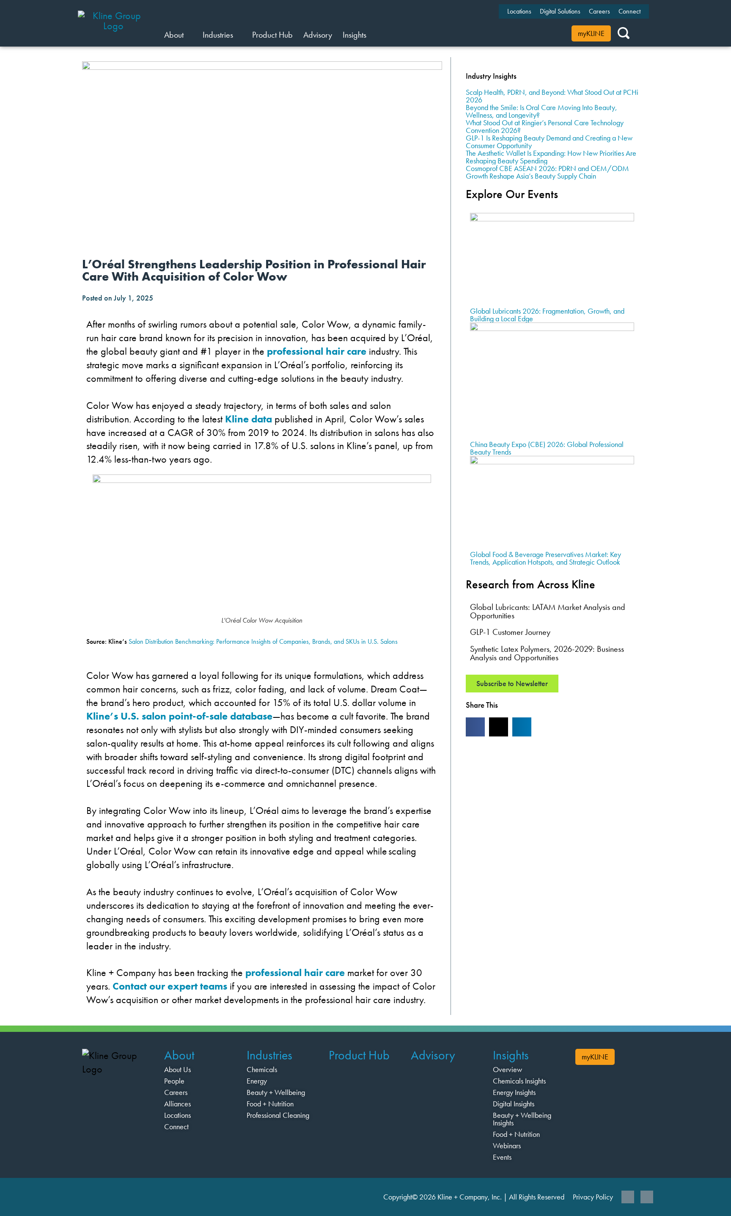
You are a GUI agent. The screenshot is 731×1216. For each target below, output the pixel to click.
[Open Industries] (238, 34)
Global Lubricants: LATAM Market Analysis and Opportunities (547, 611)
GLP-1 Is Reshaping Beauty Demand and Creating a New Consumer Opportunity (549, 141)
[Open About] (189, 34)
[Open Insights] (371, 34)
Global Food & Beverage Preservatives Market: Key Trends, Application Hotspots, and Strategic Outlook (545, 558)
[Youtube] (646, 1197)
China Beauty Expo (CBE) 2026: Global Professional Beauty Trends (547, 448)
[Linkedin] (627, 1197)
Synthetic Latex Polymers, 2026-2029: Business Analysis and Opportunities (547, 653)
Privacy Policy (593, 1197)
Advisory (433, 1055)
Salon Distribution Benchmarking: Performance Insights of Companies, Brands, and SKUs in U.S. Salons (263, 641)
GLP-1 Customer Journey (510, 631)
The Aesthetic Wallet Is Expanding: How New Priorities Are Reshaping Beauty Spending (551, 156)
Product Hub (359, 1055)
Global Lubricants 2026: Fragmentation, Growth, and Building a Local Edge (547, 314)
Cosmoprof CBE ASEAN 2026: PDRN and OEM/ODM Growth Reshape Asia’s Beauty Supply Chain (547, 172)
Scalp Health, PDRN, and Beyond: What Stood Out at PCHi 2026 (552, 96)
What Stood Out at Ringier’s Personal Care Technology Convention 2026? (545, 126)
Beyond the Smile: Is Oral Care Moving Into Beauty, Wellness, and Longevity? (541, 111)
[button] (475, 726)
